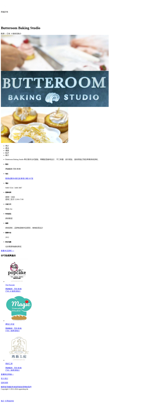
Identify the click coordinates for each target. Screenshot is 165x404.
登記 (6, 378)
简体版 (14, 387)
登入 (2, 378)
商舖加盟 (20, 387)
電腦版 (9, 387)
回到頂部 (4, 383)
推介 (2, 401)
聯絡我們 (27, 387)
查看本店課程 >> (7, 251)
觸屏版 (3, 387)
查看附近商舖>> (7, 374)
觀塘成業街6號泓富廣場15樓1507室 (19, 178)
